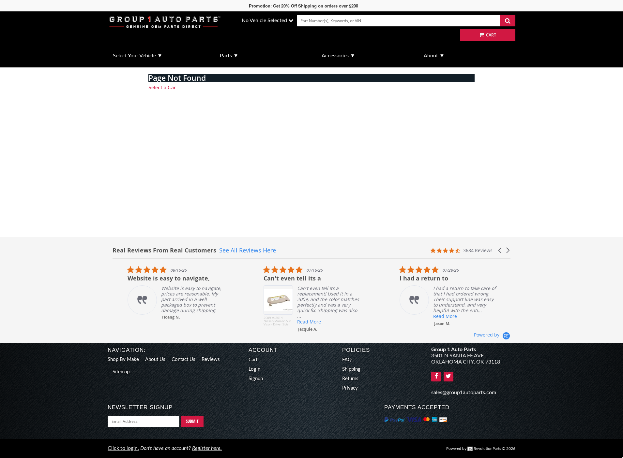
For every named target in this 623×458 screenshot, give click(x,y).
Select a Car (162, 87)
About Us (155, 359)
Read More (294, 322)
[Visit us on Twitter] (448, 376)
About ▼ (434, 55)
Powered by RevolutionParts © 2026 (480, 449)
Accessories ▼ (338, 55)
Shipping (351, 369)
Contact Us (183, 359)
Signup (256, 378)
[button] (500, 250)
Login (254, 369)
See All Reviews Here (247, 250)
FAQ (347, 359)
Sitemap (121, 371)
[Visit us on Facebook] (436, 376)
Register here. (207, 448)
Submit (192, 421)
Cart (253, 359)
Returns (350, 378)
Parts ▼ (229, 55)
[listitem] (161, 292)
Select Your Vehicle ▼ (137, 55)
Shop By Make (123, 359)
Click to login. (123, 448)
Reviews (211, 359)
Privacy (350, 388)
